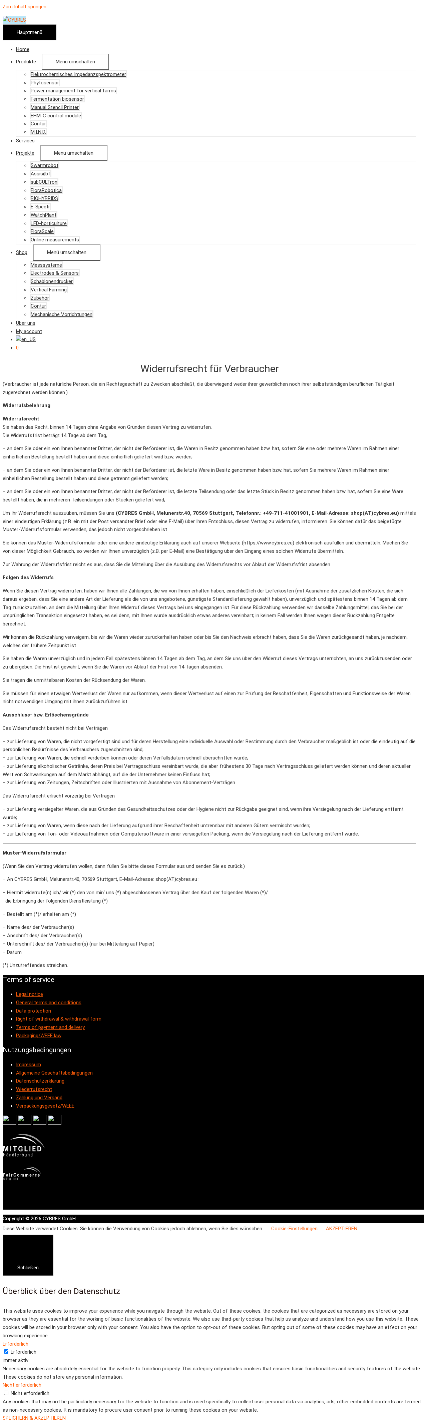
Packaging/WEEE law (38, 1036)
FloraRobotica (46, 190)
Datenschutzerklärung (40, 1081)
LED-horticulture (49, 223)
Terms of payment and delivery (50, 1027)
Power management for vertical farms (73, 91)
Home (22, 49)
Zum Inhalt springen (24, 7)
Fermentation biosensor (57, 99)
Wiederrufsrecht (34, 1089)
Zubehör (40, 298)
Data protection (33, 1011)
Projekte (25, 153)
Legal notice (29, 994)
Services (25, 141)
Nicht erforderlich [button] (22, 1385)
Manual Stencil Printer (55, 107)
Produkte (26, 62)
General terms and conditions (48, 1003)
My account (29, 331)
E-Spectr (40, 207)
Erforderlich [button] (15, 1344)
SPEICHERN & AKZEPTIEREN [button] (34, 1418)
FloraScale (42, 231)
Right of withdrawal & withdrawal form (58, 1019)
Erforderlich (23, 1352)
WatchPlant (43, 215)
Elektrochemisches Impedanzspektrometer (78, 74)
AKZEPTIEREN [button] (341, 1229)
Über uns (25, 323)
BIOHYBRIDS (44, 198)
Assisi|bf (40, 174)
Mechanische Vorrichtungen (61, 314)
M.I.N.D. (38, 132)
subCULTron (44, 182)
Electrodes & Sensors (55, 273)
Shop (21, 252)
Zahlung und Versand (39, 1098)
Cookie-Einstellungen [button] (294, 1229)
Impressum (28, 1065)
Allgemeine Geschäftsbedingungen (54, 1073)
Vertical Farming (49, 290)
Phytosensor (45, 83)
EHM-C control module (56, 116)
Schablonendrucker (52, 281)
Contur (38, 124)
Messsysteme (46, 265)
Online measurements (55, 240)
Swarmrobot (44, 165)
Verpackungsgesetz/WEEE (45, 1106)
